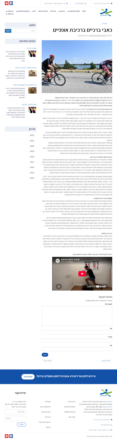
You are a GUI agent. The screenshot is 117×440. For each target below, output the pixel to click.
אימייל (110, 337)
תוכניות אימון (43, 11)
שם (110, 328)
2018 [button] (32, 156)
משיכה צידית (32, 48)
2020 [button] (32, 146)
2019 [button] (32, 151)
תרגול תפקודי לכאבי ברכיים (26, 67)
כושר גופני (71, 417)
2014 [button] (32, 178)
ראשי (84, 11)
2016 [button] (32, 167)
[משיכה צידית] (32, 53)
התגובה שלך (108, 304)
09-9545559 (79, 3)
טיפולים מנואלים (69, 407)
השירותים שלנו (74, 11)
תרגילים (53, 11)
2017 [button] (32, 162)
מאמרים (104, 23)
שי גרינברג (81, 35)
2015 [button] (32, 172)
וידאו (34, 11)
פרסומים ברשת (45, 407)
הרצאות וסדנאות (24, 11)
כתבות (62, 11)
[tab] (19, 135)
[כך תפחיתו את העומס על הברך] (32, 90)
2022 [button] (32, 135)
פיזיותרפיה (71, 401)
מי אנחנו (10, 11)
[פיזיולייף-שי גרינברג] (106, 12)
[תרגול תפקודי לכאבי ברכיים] (32, 73)
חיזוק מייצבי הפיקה (29, 104)
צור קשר (10, 14)
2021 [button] (32, 140)
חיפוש (8, 31)
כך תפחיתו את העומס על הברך (25, 85)
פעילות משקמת (69, 412)
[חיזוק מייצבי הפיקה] (32, 110)
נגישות (48, 427)
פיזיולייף (109, 401)
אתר (111, 345)
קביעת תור (28, 376)
